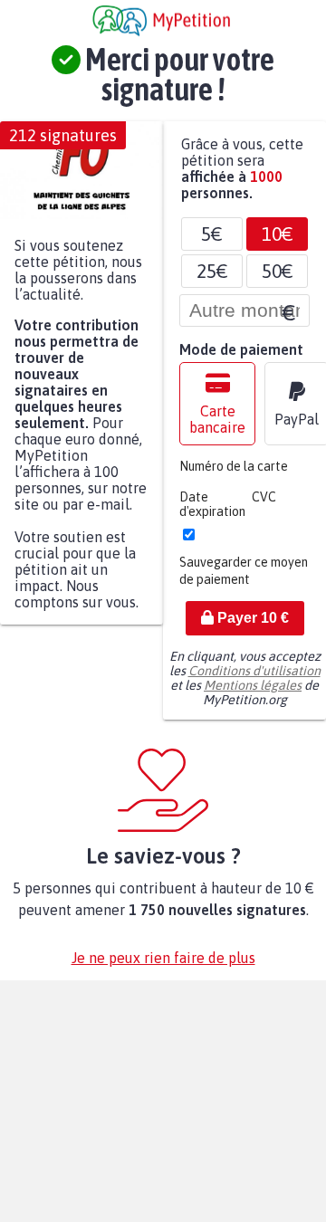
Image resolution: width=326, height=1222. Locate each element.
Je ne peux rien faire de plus (163, 967)
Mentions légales (253, 694)
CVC (264, 506)
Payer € (251, 627)
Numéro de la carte (233, 475)
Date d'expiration (212, 513)
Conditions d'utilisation (254, 680)
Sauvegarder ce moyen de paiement (243, 580)
